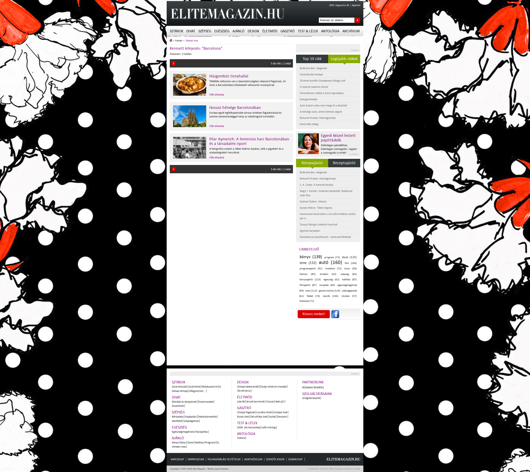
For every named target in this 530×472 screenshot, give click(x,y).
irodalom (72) (333, 268)
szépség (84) (349, 274)
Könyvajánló (312, 163)
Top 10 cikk (312, 59)
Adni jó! (279, 401)
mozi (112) (311, 290)
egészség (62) (331, 279)
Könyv (175, 442)
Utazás (270, 401)
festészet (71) (307, 301)
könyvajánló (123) (310, 279)
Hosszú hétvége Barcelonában (235, 107)
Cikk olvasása (216, 94)
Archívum (351, 31)
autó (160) (330, 262)
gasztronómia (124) (329, 290)
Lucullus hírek (264, 412)
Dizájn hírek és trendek (273, 386)
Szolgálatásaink (311, 398)
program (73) (332, 257)
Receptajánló (344, 163)
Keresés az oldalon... (357, 20)
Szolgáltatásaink (317, 394)
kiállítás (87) (349, 279)
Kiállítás (199, 442)
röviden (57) (349, 296)
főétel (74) (313, 296)
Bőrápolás (177, 416)
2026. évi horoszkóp (248, 427)
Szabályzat (295, 459)
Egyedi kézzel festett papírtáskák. (338, 137)
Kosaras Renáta (312, 387)
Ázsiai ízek (243, 416)
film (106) (351, 263)
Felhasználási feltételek (224, 459)
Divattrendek (205, 401)
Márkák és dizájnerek (184, 401)
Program (210, 442)
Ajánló (238, 31)
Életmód (269, 31)
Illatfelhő (177, 421)
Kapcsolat (177, 459)
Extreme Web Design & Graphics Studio (339, 468)
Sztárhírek (194, 386)
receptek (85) (327, 285)
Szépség (204, 31)
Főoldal (178, 40)
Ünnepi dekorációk (248, 386)
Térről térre (244, 390)
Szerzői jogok (275, 459)
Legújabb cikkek (344, 59)
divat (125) (349, 257)
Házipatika (201, 431)
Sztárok (176, 31)
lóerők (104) (330, 296)
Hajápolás (190, 416)
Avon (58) (350, 268)
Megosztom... (197, 391)
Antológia (330, 31)
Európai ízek (280, 412)
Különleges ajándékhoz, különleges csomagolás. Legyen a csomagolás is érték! (339, 149)
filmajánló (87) (308, 285)
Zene (190, 442)
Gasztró (288, 31)
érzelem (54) (328, 274)
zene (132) (308, 263)
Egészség (221, 31)
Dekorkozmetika (207, 416)
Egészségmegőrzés (183, 431)
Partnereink (313, 382)
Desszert (282, 416)
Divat (190, 31)
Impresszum (196, 459)
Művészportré (209, 386)
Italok (272, 416)
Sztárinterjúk (179, 386)
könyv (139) (311, 256)
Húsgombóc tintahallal (228, 76)
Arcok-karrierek (255, 401)
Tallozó (241, 437)
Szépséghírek (191, 421)
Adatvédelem (253, 459)
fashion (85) (308, 274)
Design (253, 31)
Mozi (183, 442)
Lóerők (241, 401)
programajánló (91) (311, 268)
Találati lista (192, 40)
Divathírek (178, 405)
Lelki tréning (268, 427)
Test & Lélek (308, 31)
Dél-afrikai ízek (258, 416)
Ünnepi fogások (246, 412)
